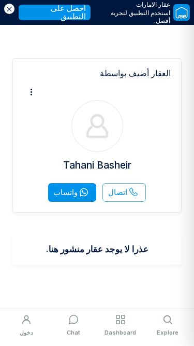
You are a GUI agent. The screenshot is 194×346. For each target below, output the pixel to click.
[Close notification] (9, 9)
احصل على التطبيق (68, 12)
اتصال (117, 192)
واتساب (65, 192)
